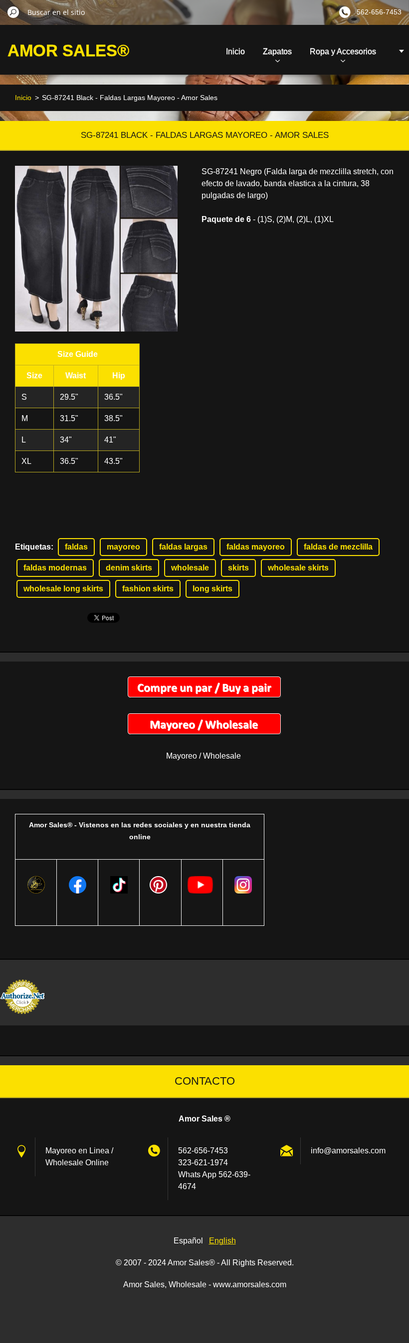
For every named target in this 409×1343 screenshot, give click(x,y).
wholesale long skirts (63, 588)
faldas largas (183, 547)
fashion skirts (148, 588)
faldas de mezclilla (338, 547)
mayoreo (123, 547)
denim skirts (129, 567)
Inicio (235, 51)
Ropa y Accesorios (343, 51)
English (222, 1240)
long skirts (212, 588)
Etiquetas (33, 547)
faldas (76, 547)
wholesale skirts (298, 567)
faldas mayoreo (255, 547)
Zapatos (277, 51)
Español (188, 1240)
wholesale (190, 567)
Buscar (13, 12)
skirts (238, 567)
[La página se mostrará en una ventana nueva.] (96, 249)
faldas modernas (55, 567)
